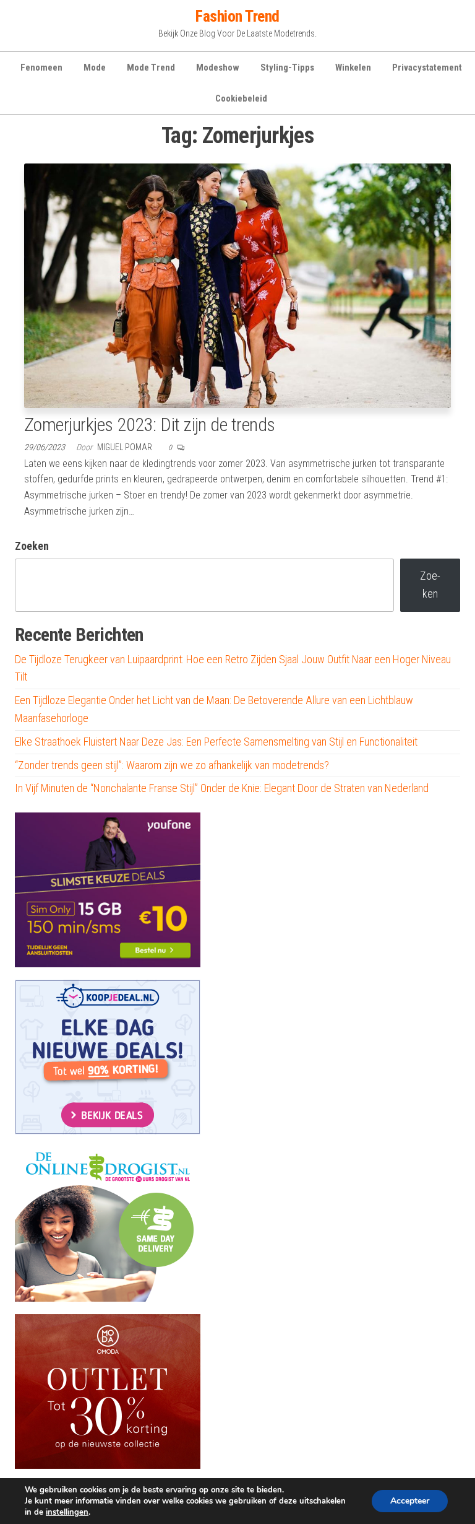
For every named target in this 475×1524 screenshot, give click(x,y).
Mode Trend (151, 67)
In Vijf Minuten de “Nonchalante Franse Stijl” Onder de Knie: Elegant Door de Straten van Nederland (222, 788)
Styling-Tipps (287, 67)
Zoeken (32, 545)
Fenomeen (41, 67)
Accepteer (409, 1501)
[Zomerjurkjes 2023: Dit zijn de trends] (237, 284)
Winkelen (353, 67)
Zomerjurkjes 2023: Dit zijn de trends (149, 424)
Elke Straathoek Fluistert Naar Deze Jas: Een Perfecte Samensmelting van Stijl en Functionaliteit (216, 741)
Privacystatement (427, 67)
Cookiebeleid (241, 98)
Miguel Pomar (125, 447)
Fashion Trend (237, 16)
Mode (94, 67)
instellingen (67, 1512)
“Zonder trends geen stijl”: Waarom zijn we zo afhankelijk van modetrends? (172, 765)
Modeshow (217, 67)
